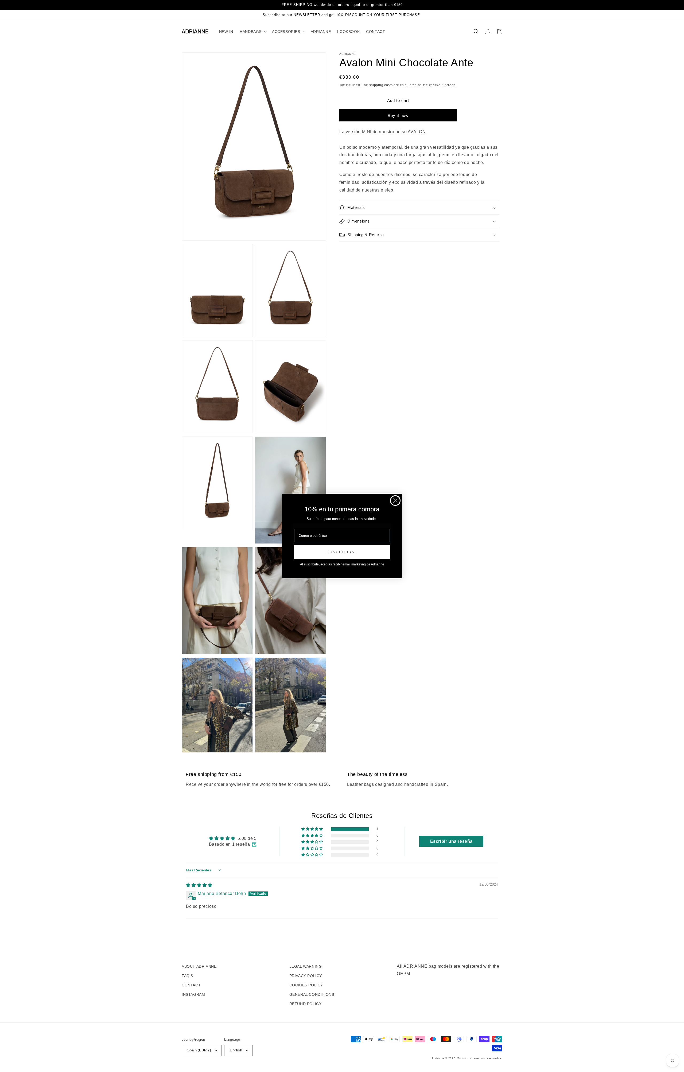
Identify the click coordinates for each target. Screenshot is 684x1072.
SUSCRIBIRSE (342, 552)
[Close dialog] (395, 500)
